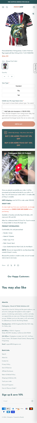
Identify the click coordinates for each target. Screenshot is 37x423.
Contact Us (5, 361)
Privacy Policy (6, 364)
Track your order (7, 381)
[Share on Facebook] (8, 265)
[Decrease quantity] (4, 76)
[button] (35, 68)
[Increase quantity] (11, 76)
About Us (4, 357)
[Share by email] (18, 265)
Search (4, 354)
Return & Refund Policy (8, 375)
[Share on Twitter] (11, 265)
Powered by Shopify (19, 417)
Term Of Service (6, 368)
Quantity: (4, 72)
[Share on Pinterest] (14, 265)
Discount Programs (7, 385)
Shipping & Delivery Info (9, 378)
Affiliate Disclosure (7, 371)
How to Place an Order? (9, 388)
